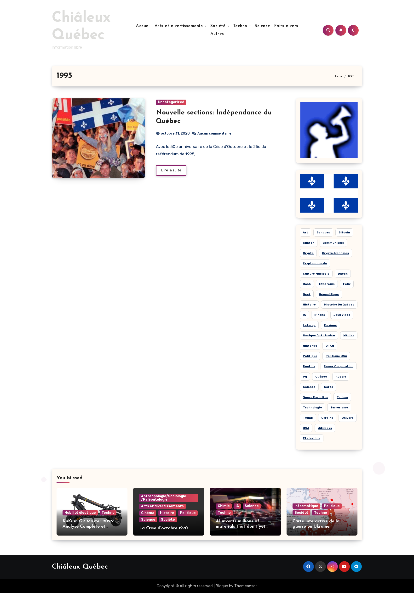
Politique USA (336, 356)
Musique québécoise (319, 335)
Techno (241, 26)
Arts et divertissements (179, 26)
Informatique (306, 506)
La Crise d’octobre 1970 (163, 528)
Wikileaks (325, 428)
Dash (307, 284)
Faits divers (286, 26)
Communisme (333, 242)
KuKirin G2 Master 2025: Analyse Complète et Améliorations (88, 526)
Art (305, 232)
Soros (328, 387)
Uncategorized (171, 102)
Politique (310, 356)
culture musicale (316, 273)
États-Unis (311, 438)
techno (342, 397)
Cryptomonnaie (315, 263)
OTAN (330, 345)
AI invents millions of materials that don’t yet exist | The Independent (240, 526)
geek (306, 294)
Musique (330, 325)
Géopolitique (329, 294)
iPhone (319, 314)
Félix (347, 284)
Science (262, 26)
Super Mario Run (315, 397)
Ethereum (327, 284)
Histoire (167, 513)
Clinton (308, 242)
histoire (309, 304)
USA (306, 428)
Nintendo (310, 345)
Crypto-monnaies (335, 253)
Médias (348, 335)
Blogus (222, 586)
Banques (323, 232)
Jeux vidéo (342, 314)
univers (348, 417)
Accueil (143, 26)
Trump (308, 417)
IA (304, 314)
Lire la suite (171, 170)
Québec (321, 376)
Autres (217, 34)
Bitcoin (344, 232)
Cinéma (147, 513)
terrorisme (339, 407)
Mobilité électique (80, 513)
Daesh (343, 273)
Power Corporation (338, 366)
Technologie (312, 407)
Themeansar (245, 586)
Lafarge (309, 325)
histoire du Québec (339, 304)
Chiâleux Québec (80, 566)
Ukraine (327, 417)
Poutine (309, 366)
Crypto (308, 253)
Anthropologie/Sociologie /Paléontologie (163, 498)
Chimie (224, 506)
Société (218, 26)
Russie (340, 376)
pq (305, 376)
